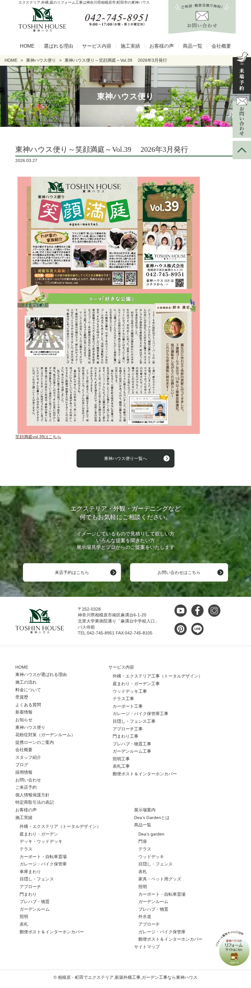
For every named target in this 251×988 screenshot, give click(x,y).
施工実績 (130, 46)
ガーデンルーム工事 (132, 751)
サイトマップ (147, 946)
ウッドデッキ (151, 856)
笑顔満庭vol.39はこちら (38, 436)
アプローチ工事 (128, 728)
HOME (27, 46)
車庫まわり (30, 871)
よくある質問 (28, 704)
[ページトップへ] (242, 150)
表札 (24, 924)
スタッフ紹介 (28, 757)
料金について (28, 689)
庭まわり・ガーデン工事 (136, 683)
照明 (24, 916)
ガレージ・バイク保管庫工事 (140, 713)
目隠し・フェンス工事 (134, 721)
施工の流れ (26, 682)
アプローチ (30, 886)
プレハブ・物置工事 (132, 743)
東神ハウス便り (30, 727)
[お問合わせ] (242, 117)
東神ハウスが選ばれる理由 (41, 674)
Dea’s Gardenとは (152, 817)
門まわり (28, 894)
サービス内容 (96, 46)
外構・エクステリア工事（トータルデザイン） (158, 676)
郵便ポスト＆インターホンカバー (145, 773)
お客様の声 (161, 46)
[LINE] (199, 629)
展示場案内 (144, 809)
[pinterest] (182, 629)
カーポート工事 (128, 706)
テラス (26, 849)
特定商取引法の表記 (34, 802)
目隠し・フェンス (37, 878)
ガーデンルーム (35, 909)
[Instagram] (215, 610)
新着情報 (23, 712)
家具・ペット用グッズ (159, 878)
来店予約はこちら (72, 572)
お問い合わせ (28, 779)
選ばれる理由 (58, 46)
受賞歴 (21, 697)
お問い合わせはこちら (179, 572)
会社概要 (221, 46)
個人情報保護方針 (32, 794)
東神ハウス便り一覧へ (125, 458)
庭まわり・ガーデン (39, 834)
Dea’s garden (151, 834)
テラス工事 (123, 698)
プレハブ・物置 (35, 901)
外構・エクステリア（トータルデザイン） (60, 826)
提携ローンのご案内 (34, 742)
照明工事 (121, 758)
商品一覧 (192, 46)
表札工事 (121, 766)
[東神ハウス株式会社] (40, 19)
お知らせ (23, 719)
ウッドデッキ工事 (130, 691)
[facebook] (199, 610)
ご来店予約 (26, 787)
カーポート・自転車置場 (43, 856)
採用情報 (23, 772)
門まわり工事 (125, 736)
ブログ (21, 764)
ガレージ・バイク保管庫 (43, 863)
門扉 (142, 841)
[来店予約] (242, 73)
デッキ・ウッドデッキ (41, 841)
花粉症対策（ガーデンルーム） (45, 734)
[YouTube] (182, 610)
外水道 (144, 916)
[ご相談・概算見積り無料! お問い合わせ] (202, 30)
